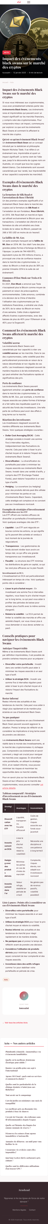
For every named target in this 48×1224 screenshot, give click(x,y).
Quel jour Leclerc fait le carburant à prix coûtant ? (23, 1159)
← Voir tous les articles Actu (15, 1022)
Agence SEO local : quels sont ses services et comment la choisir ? (23, 1077)
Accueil (5, 82)
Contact (32, 1210)
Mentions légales (19, 1210)
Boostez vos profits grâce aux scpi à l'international (21, 1069)
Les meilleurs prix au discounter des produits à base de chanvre (21, 1110)
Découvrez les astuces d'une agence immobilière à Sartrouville (21, 1134)
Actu (6, 52)
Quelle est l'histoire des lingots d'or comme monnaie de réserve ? (21, 1126)
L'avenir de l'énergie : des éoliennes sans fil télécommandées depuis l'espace (23, 1118)
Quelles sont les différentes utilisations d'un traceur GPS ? (22, 1167)
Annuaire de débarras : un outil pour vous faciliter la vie (23, 1142)
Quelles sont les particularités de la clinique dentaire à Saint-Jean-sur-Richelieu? (21, 1087)
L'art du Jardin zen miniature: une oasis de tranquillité (24, 1101)
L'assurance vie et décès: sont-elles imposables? (21, 1151)
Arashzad (24, 1190)
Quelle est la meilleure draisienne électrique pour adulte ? (20, 1061)
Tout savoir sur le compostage (18, 1095)
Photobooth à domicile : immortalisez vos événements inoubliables (23, 1052)
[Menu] (28, 2)
